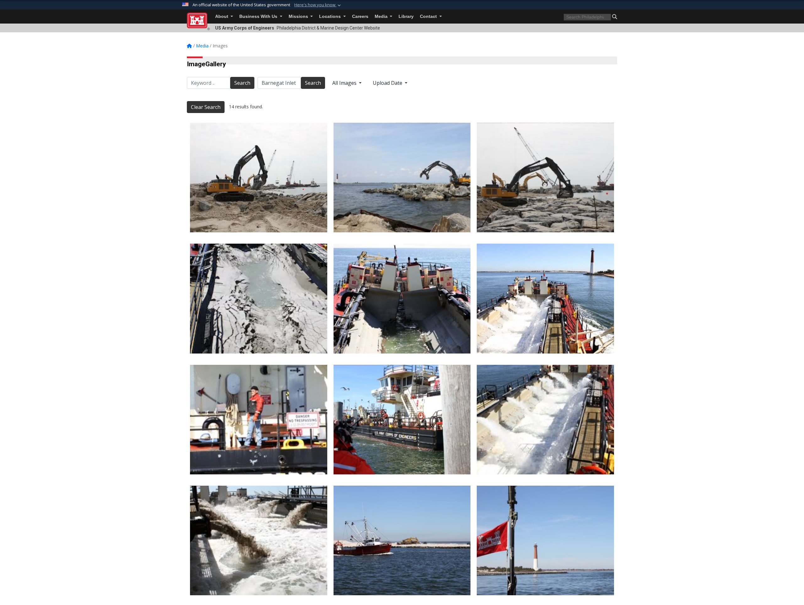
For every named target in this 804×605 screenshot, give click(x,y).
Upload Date (388, 82)
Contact (429, 16)
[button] (318, 5)
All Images (345, 82)
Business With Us (259, 16)
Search (242, 82)
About (222, 16)
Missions (299, 16)
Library (406, 16)
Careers (360, 16)
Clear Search (205, 107)
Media (382, 16)
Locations (330, 16)
